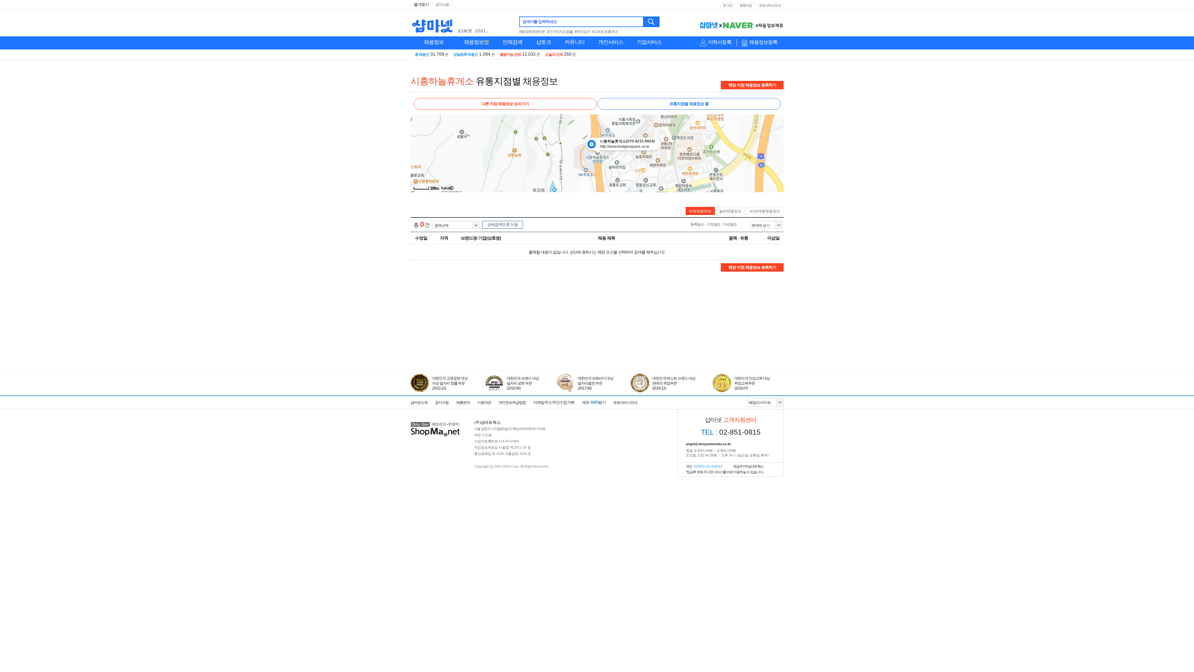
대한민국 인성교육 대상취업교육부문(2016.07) (752, 383)
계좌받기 (594, 402)
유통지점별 (498, 81)
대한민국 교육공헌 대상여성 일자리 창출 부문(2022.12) (450, 383)
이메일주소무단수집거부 (553, 402)
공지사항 (442, 4)
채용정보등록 (763, 42)
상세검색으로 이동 (502, 224)
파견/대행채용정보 (764, 211)
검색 (651, 21)
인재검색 (512, 42)
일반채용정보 (730, 211)
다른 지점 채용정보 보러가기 (505, 103)
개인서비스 (610, 42)
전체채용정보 (700, 211)
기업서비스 (649, 42)
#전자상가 (582, 32)
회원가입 (745, 5)
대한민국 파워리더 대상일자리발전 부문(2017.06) (595, 383)
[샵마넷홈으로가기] (435, 422)
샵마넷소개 (419, 402)
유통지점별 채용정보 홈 (689, 103)
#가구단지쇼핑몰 (560, 32)
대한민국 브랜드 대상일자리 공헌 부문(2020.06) (523, 383)
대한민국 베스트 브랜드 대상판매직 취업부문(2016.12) (673, 383)
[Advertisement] (597, 342)
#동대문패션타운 (532, 32)
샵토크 (543, 42)
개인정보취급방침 (512, 402)
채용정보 (434, 42)
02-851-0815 (731, 432)
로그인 (727, 5)
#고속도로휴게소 (605, 32)
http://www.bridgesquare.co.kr (625, 146)
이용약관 (484, 402)
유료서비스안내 (770, 5)
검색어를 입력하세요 (539, 21)
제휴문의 (463, 402)
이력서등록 (719, 42)
